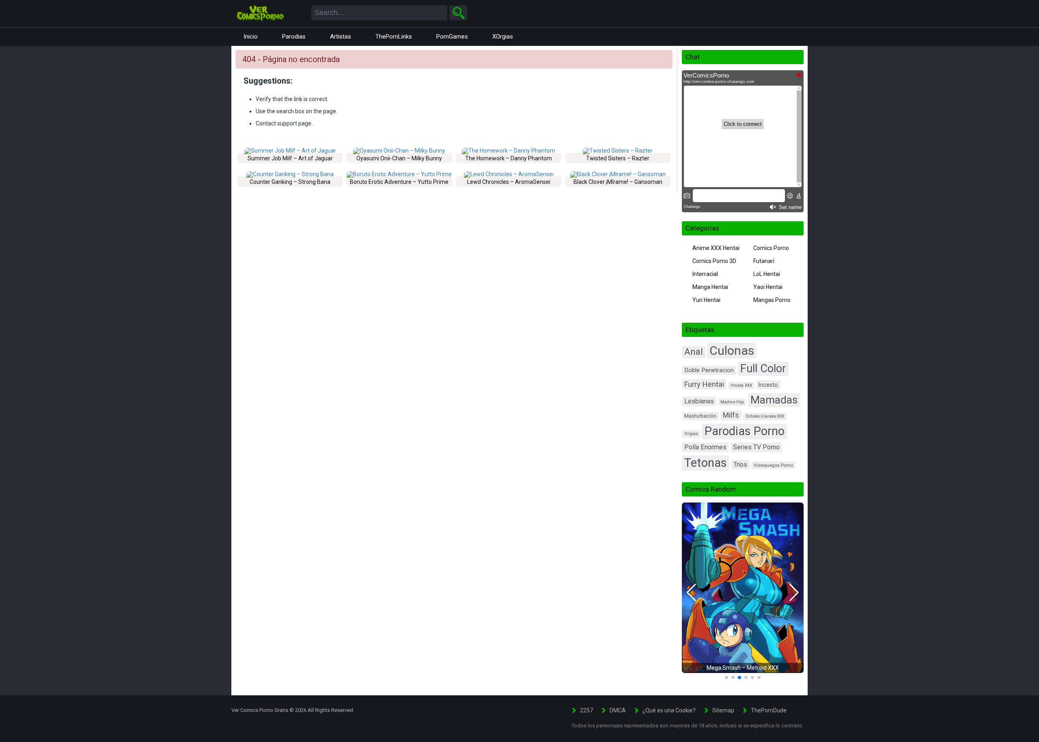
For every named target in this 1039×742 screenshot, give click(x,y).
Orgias (691, 433)
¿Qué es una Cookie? (669, 710)
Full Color (763, 368)
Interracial (705, 274)
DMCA (618, 710)
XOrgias (502, 36)
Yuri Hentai (706, 300)
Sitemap (723, 710)
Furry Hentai (704, 384)
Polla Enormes (705, 447)
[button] (691, 593)
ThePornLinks (393, 36)
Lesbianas (699, 401)
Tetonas (705, 463)
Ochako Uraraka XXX (765, 416)
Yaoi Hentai (767, 287)
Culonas (731, 350)
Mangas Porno (772, 300)
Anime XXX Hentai (715, 248)
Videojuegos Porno (773, 465)
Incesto (768, 385)
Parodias (294, 36)
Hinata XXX (741, 385)
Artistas (340, 36)
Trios (740, 464)
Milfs (731, 415)
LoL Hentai (766, 274)
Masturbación (700, 416)
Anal (693, 351)
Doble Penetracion (709, 370)
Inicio (251, 36)
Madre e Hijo (732, 402)
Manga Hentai (710, 287)
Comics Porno (771, 248)
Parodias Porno (745, 431)
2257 (586, 710)
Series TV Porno (756, 447)
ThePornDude (769, 710)
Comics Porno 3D (714, 261)
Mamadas (774, 399)
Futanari (763, 261)
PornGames (452, 36)
